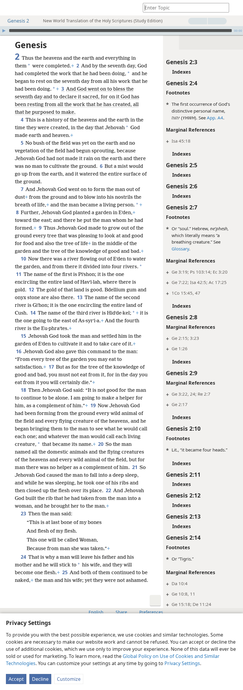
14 (33, 313)
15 (24, 336)
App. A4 (215, 118)
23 (24, 513)
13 (80, 297)
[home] (9, 7)
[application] (121, 30)
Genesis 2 (18, 21)
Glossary (180, 249)
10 (24, 258)
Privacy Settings (182, 663)
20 (101, 444)
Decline (40, 679)
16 (19, 351)
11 (19, 274)
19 (93, 405)
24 (24, 557)
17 (52, 367)
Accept (16, 679)
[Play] (3, 30)
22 (109, 490)
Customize (69, 679)
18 (24, 390)
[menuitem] (9, 7)
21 (135, 467)
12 (32, 289)
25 (65, 572)
